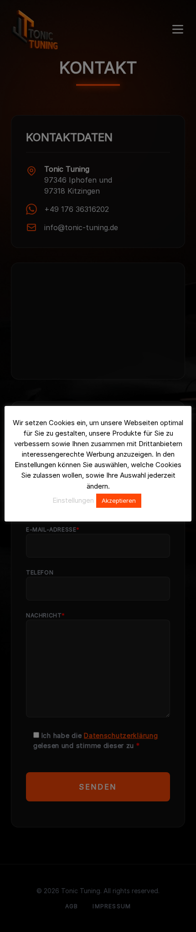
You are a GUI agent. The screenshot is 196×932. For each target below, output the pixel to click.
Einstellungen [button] (73, 500)
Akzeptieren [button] (119, 500)
